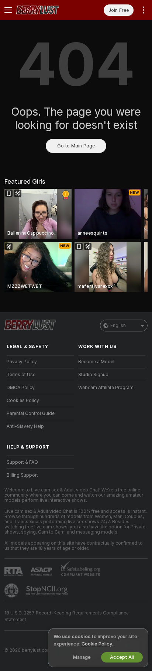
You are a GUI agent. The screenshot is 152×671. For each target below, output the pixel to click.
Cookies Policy (23, 400)
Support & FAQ (22, 462)
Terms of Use (21, 374)
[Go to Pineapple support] (12, 590)
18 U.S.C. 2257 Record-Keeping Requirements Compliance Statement (66, 616)
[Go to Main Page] (46, 10)
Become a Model (96, 361)
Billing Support (22, 475)
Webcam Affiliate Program (106, 387)
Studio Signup (93, 374)
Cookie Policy (97, 644)
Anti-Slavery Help (25, 426)
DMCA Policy (21, 387)
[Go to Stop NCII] (47, 590)
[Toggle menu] (8, 10)
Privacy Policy (22, 361)
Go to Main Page (76, 146)
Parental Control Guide (31, 413)
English (118, 325)
